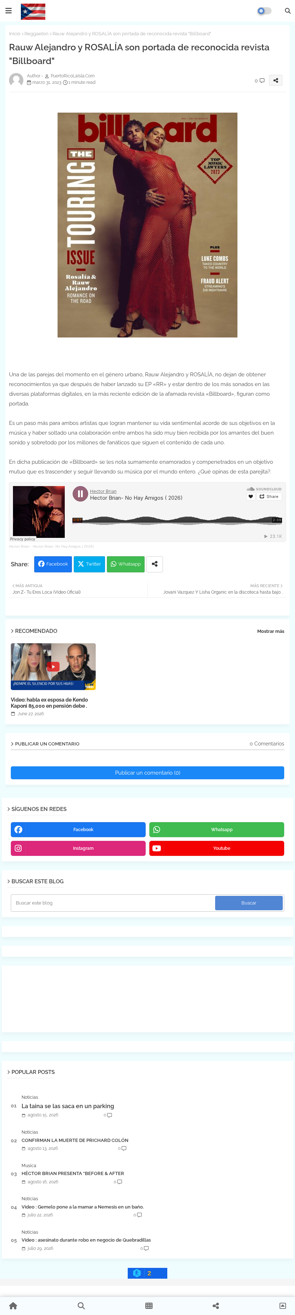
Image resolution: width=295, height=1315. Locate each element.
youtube (221, 848)
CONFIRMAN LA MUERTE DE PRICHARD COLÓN (75, 1140)
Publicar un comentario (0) (147, 773)
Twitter (93, 564)
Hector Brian (19, 546)
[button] (288, 11)
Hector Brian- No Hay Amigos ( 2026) (63, 546)
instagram (83, 848)
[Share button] (154, 564)
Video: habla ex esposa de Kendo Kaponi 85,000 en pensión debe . (49, 703)
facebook (83, 829)
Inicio (15, 33)
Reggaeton (36, 33)
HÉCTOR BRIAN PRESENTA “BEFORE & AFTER (73, 1173)
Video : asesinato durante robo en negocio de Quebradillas (86, 1240)
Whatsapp (129, 564)
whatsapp (222, 829)
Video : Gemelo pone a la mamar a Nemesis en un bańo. (83, 1207)
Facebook (57, 564)
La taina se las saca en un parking (68, 1106)
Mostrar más (270, 631)
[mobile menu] (8, 11)
